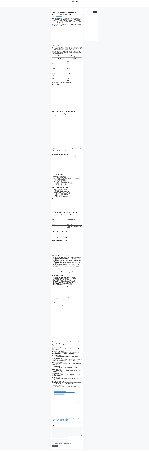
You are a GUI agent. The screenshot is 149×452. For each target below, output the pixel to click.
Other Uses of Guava (56, 36)
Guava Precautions (63, 418)
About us (77, 450)
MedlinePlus (56, 395)
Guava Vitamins (77, 418)
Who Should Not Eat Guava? (57, 40)
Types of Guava (55, 31)
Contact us (80, 450)
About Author (95, 450)
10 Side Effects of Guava (56, 33)
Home (69, 450)
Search (87, 10)
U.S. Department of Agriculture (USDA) (60, 391)
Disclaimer (84, 450)
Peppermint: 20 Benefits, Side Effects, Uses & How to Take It (61, 419)
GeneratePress (64, 450)
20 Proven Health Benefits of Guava (58, 32)
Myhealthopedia (74, 1)
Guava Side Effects (68, 418)
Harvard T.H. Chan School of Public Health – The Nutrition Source (64, 392)
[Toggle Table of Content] (64, 28)
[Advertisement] (91, 28)
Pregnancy (71, 3)
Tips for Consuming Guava (57, 35)
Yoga (79, 3)
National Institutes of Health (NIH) (59, 394)
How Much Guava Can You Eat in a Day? (59, 37)
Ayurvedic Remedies (84, 3)
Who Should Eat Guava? (56, 39)
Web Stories (53, 6)
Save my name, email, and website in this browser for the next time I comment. (65, 443)
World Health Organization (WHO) (59, 393)
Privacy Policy (73, 450)
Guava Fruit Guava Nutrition (57, 418)
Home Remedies (65, 3)
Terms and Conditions (89, 450)
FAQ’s (54, 43)
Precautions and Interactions (57, 42)
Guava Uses (73, 418)
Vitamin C (53, 21)
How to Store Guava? (56, 41)
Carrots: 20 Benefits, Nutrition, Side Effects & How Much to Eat (61, 420)
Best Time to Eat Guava (56, 38)
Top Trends (75, 3)
